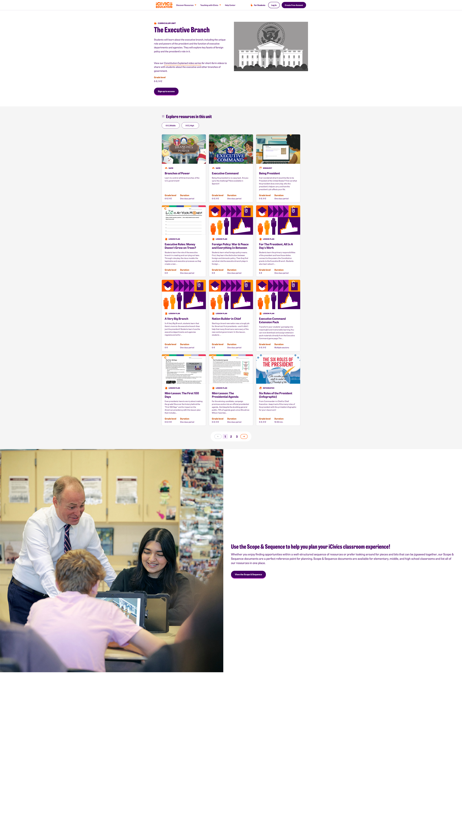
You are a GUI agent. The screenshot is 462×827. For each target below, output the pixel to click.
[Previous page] (218, 436)
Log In (274, 5)
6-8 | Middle (171, 125)
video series (182, 63)
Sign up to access (166, 91)
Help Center (230, 5)
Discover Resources (185, 5)
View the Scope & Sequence (248, 574)
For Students (259, 5)
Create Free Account (294, 5)
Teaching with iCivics (209, 5)
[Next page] (244, 436)
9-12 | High (190, 125)
